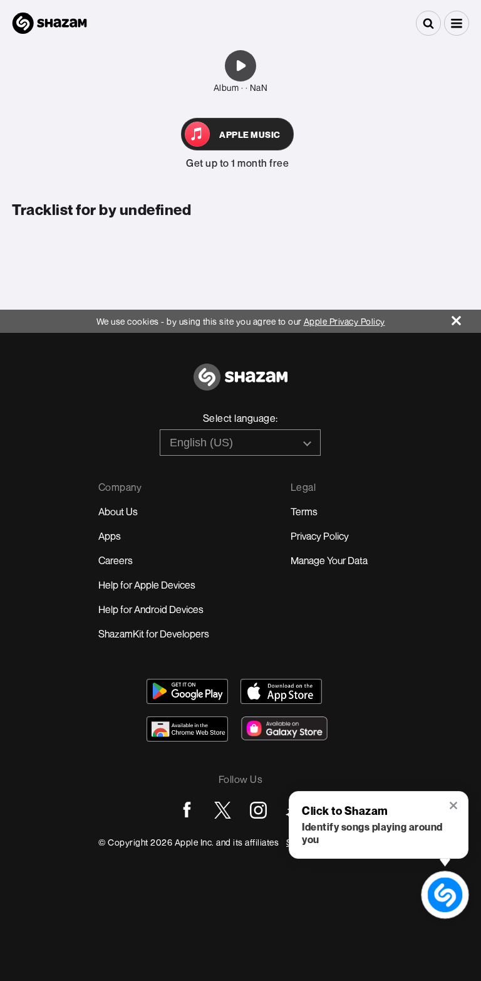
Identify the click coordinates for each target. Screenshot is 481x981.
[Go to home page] (240, 384)
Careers (115, 560)
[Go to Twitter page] (222, 810)
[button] (456, 23)
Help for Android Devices (151, 609)
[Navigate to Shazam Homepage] (49, 23)
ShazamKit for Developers (153, 633)
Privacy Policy (320, 536)
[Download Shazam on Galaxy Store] (284, 728)
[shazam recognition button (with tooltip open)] (445, 894)
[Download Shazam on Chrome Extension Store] (187, 729)
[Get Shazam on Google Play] (187, 691)
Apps (109, 536)
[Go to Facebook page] (186, 810)
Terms (304, 511)
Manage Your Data (329, 560)
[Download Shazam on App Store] (281, 691)
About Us (118, 511)
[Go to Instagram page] (258, 810)
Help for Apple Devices (146, 585)
